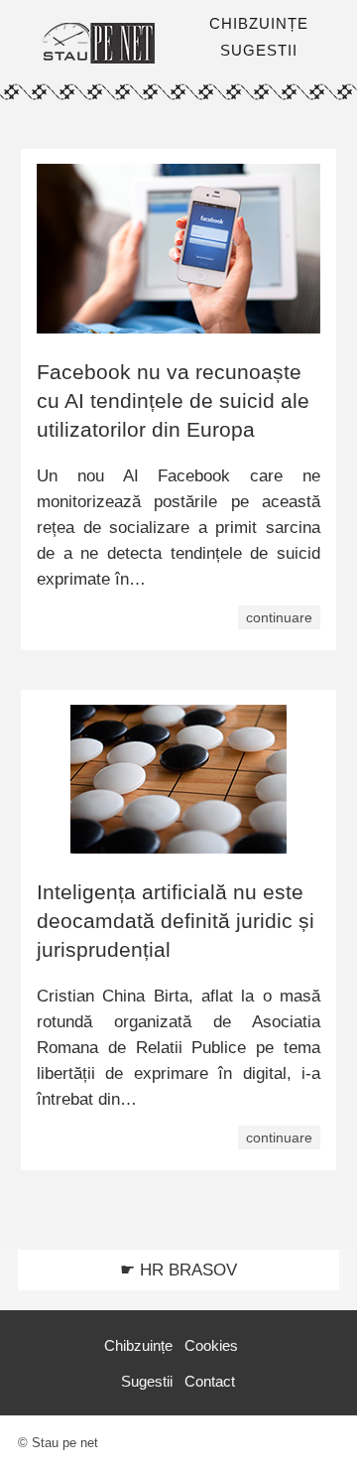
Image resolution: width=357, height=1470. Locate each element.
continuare (279, 617)
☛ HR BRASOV (178, 1270)
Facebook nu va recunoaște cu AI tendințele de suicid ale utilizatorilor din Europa (173, 400)
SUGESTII (259, 50)
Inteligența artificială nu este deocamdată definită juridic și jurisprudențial (175, 920)
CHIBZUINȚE (258, 23)
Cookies (211, 1345)
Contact (209, 1381)
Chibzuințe (138, 1345)
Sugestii (147, 1381)
